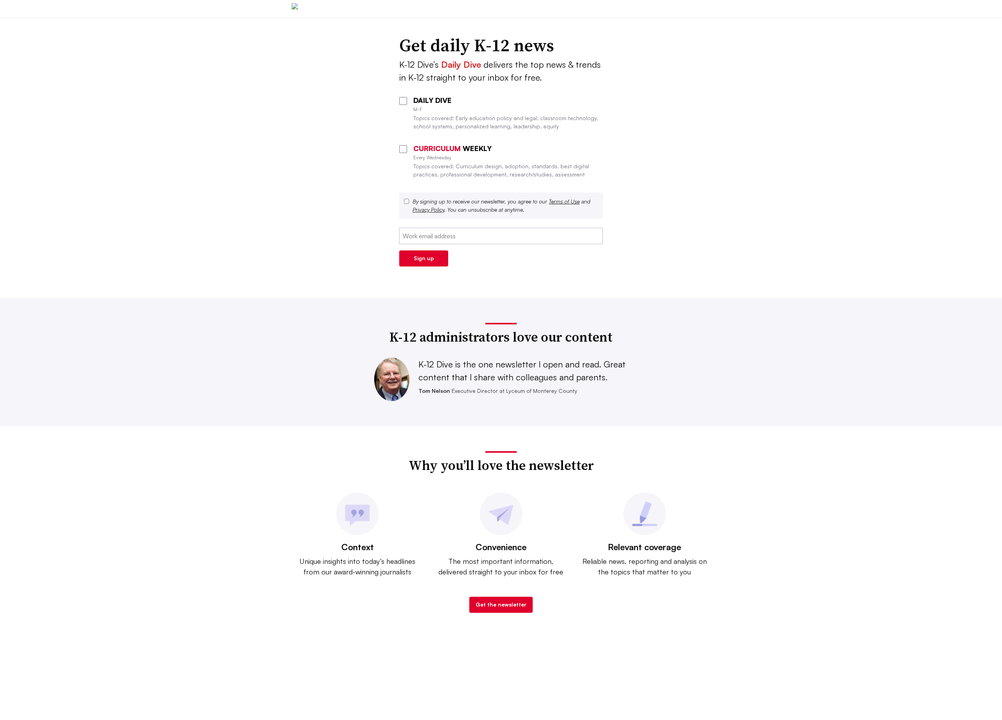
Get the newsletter (501, 604)
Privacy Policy (428, 209)
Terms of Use (564, 201)
